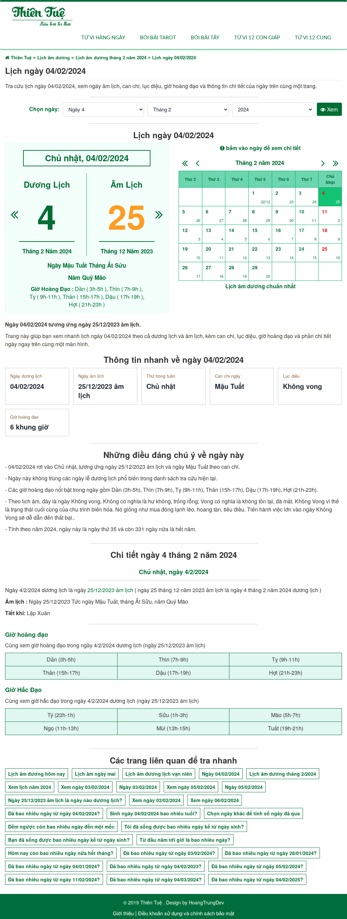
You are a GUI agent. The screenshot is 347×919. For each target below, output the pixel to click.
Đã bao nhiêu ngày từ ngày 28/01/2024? (271, 853)
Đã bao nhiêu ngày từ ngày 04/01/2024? (54, 866)
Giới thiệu (123, 913)
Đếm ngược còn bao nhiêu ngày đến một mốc (61, 826)
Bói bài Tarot (158, 37)
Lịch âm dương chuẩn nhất (260, 286)
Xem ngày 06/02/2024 (214, 800)
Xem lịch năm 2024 (29, 787)
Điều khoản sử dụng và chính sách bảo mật (186, 913)
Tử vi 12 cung (313, 37)
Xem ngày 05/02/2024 (191, 787)
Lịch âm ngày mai (95, 773)
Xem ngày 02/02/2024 (156, 800)
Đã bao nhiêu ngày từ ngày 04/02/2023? (156, 866)
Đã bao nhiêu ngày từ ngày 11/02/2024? (54, 879)
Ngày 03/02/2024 (138, 787)
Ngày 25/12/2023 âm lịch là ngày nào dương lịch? (65, 800)
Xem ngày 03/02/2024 (85, 787)
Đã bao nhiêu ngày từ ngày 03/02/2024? (169, 853)
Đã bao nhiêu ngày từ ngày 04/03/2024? (156, 879)
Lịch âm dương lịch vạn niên (158, 773)
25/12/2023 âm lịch (110, 590)
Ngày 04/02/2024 (221, 773)
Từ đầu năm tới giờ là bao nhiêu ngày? (185, 839)
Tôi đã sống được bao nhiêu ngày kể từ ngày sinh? (184, 826)
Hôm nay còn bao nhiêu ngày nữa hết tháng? (61, 853)
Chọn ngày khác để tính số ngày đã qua (253, 813)
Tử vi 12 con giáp (257, 37)
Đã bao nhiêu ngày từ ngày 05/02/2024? (257, 866)
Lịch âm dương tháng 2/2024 (282, 773)
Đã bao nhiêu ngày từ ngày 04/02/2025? (257, 879)
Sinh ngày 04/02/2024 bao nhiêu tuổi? (153, 813)
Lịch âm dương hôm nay (36, 773)
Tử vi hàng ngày (103, 37)
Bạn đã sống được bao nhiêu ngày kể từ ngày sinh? (69, 839)
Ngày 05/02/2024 (244, 787)
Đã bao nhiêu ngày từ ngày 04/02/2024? (54, 813)
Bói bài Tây (205, 37)
